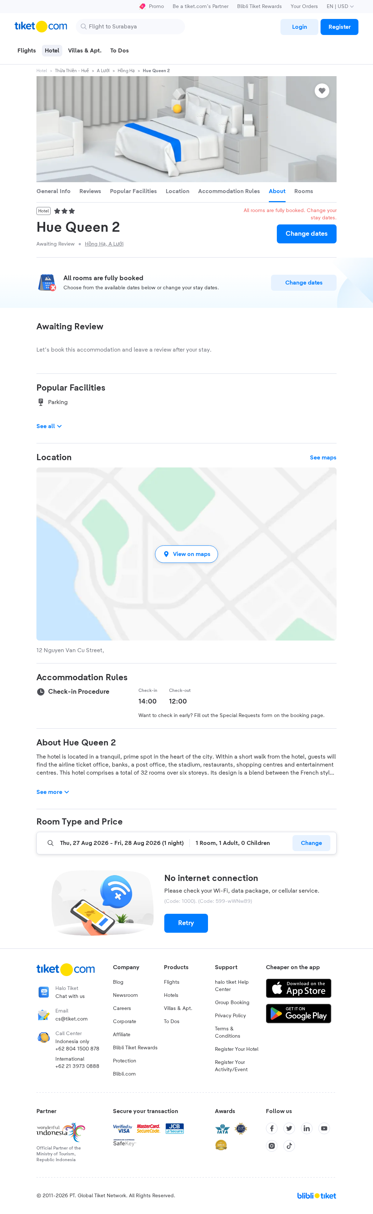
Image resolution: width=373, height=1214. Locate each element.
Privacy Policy (230, 1016)
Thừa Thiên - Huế (72, 71)
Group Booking (232, 1002)
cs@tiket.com (71, 1019)
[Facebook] (272, 1128)
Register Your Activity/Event (231, 1066)
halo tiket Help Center (232, 986)
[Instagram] (272, 1146)
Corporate (124, 1021)
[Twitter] (289, 1128)
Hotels (171, 995)
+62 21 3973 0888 (77, 1066)
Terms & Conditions (227, 1032)
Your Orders (304, 6)
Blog (118, 982)
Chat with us (70, 996)
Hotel (41, 71)
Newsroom (125, 995)
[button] (186, 554)
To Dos (172, 1021)
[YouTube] (324, 1128)
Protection (124, 1061)
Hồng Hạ (126, 71)
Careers (122, 1008)
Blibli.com (124, 1074)
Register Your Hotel (236, 1049)
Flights (172, 982)
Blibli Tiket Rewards (259, 6)
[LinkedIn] (307, 1128)
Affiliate (121, 1034)
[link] (299, 27)
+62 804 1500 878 (77, 1049)
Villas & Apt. (178, 1008)
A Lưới (103, 71)
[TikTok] (289, 1146)
